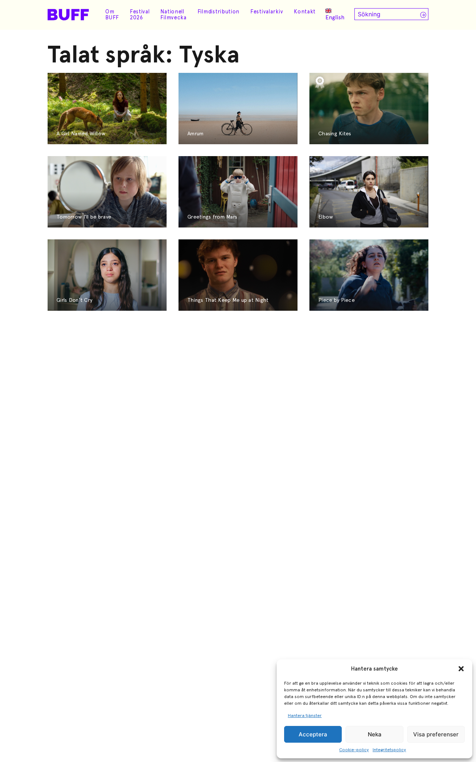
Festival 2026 (140, 14)
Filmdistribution (218, 11)
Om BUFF (112, 14)
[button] (461, 668)
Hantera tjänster (305, 715)
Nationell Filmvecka (173, 14)
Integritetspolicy (389, 749)
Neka (375, 734)
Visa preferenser (436, 734)
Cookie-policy (354, 749)
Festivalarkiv (266, 11)
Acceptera (313, 734)
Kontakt (305, 11)
